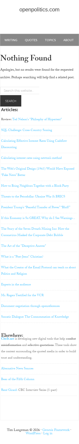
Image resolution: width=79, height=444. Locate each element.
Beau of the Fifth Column (17, 379)
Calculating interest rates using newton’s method (31, 158)
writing (10, 40)
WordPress (33, 434)
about (68, 40)
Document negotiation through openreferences (30, 306)
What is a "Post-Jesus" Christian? (22, 257)
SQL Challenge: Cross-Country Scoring (26, 130)
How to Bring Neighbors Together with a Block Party (35, 186)
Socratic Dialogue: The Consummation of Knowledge (35, 317)
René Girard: (9, 390)
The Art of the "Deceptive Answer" (23, 246)
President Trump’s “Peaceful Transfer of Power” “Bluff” (35, 208)
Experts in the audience (16, 285)
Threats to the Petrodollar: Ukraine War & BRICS (33, 197)
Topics (50, 40)
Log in (47, 434)
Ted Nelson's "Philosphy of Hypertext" (37, 120)
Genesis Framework (56, 430)
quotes (31, 40)
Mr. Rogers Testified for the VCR (22, 295)
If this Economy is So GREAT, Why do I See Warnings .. (38, 218)
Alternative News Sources (17, 369)
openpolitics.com (39, 9)
